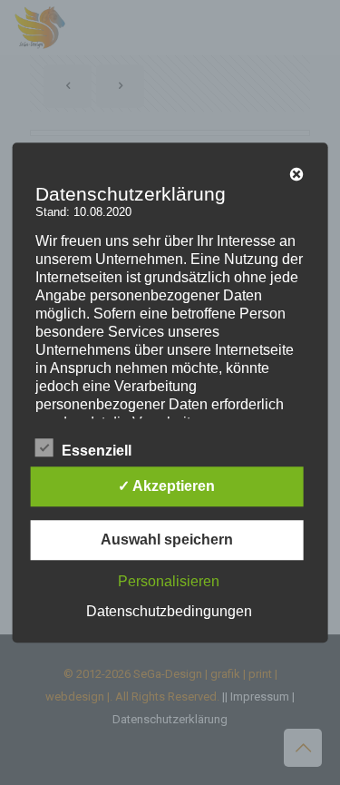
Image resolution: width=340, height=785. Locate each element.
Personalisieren (168, 581)
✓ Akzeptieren (166, 486)
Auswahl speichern (167, 539)
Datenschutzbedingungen (169, 611)
